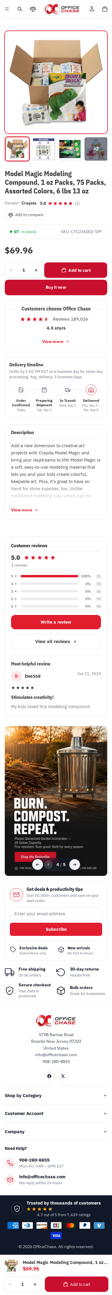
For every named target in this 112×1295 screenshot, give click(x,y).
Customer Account (24, 1113)
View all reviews (52, 641)
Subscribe (56, 929)
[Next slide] (74, 864)
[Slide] (56, 801)
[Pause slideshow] (48, 864)
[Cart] (104, 9)
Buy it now (56, 287)
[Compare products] (32, 9)
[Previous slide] (37, 864)
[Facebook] (49, 1076)
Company (14, 1131)
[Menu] (7, 9)
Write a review (56, 622)
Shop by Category (23, 1095)
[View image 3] (70, 149)
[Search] (19, 9)
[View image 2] (44, 149)
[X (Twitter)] (63, 1076)
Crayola (29, 203)
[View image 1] (17, 149)
